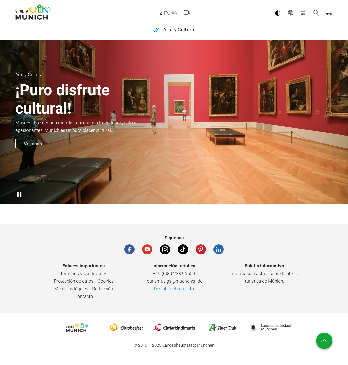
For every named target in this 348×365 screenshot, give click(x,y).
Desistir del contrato (174, 288)
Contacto (83, 296)
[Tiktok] (183, 249)
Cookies (106, 281)
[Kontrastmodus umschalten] (278, 12)
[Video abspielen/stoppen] (19, 194)
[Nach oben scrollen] (324, 341)
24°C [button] (164, 13)
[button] (329, 12)
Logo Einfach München (77, 327)
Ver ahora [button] (34, 143)
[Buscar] (316, 12)
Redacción (102, 288)
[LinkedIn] (218, 249)
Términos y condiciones (83, 273)
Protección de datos (73, 281)
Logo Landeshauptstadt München (270, 327)
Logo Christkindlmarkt (174, 327)
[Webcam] (187, 12)
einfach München (34, 12)
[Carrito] (303, 12)
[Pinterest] (201, 249)
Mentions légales (71, 288)
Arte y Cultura (178, 29)
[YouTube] (147, 249)
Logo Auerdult (222, 327)
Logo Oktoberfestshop (125, 327)
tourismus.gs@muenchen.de (174, 281)
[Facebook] (129, 249)
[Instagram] (165, 249)
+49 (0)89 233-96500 (174, 273)
